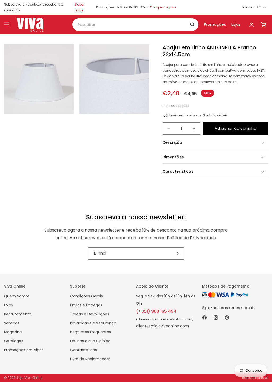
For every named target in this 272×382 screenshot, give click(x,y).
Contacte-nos (83, 350)
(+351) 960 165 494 (156, 311)
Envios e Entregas (86, 305)
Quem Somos (17, 296)
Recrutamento (17, 314)
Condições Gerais (86, 296)
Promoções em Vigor (23, 350)
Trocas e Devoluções (89, 314)
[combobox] (135, 25)
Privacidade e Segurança (93, 323)
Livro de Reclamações (90, 359)
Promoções (215, 24)
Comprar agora (163, 7)
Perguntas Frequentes (90, 332)
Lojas (235, 24)
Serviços (11, 323)
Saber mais (79, 7)
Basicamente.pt (255, 377)
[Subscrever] (178, 253)
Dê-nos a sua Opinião (90, 341)
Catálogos (13, 341)
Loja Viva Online (29, 377)
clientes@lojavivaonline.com (162, 326)
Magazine (13, 332)
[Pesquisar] (192, 24)
